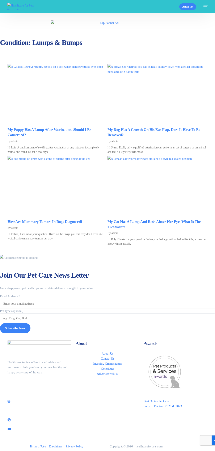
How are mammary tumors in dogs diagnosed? (45, 222)
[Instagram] (39, 400)
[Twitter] (39, 391)
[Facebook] (39, 382)
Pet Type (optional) (11, 311)
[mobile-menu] (204, 6)
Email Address (10, 296)
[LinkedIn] (39, 410)
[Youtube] (39, 428)
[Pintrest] (39, 419)
